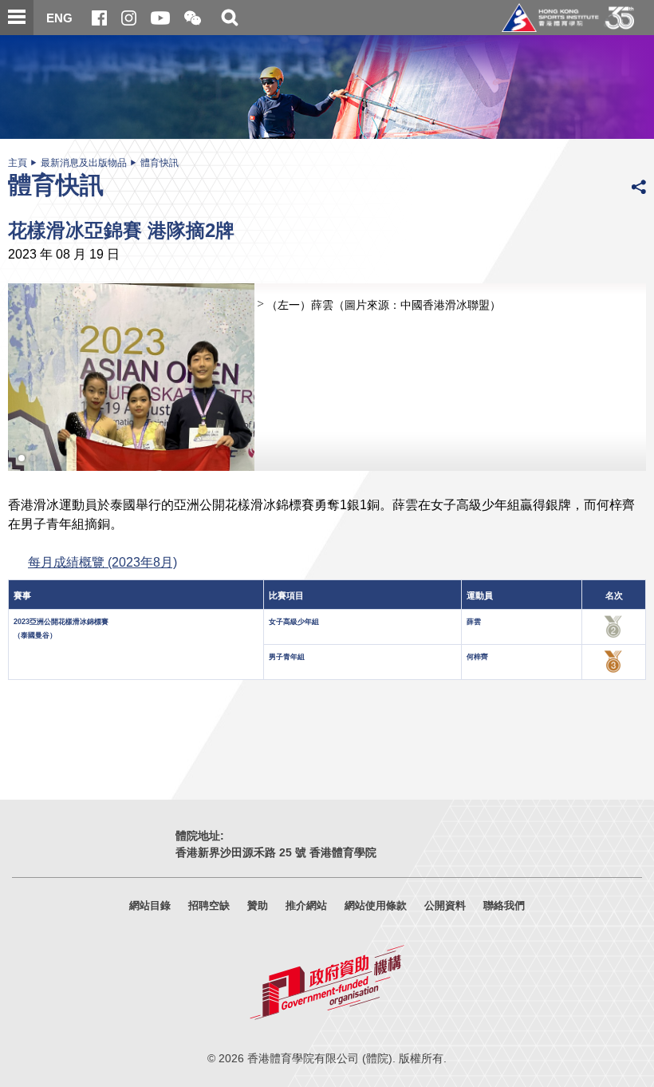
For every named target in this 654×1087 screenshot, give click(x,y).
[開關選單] (16, 17)
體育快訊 (159, 162)
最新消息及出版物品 (84, 162)
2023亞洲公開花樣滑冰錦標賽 (61, 622)
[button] (192, 19)
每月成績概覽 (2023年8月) (102, 562)
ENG (59, 18)
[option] (327, 377)
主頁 (17, 162)
